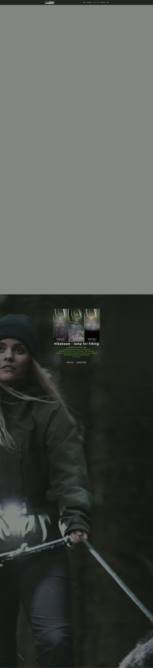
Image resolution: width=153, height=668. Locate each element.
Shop (84, 2)
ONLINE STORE (81, 362)
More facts (70, 362)
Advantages (89, 2)
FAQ (98, 2)
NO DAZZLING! (76, 357)
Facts (94, 2)
